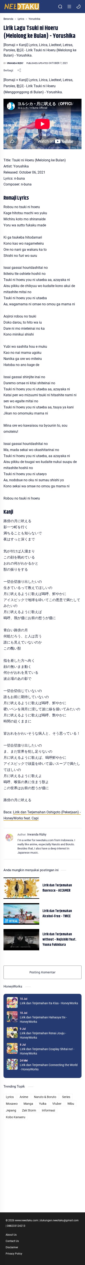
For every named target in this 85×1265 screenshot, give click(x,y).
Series (66, 1097)
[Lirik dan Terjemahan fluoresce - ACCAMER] (21, 888)
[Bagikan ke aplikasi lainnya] (19, 70)
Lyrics (10, 1097)
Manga (28, 1103)
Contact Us (12, 1241)
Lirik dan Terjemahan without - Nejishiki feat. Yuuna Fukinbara (59, 939)
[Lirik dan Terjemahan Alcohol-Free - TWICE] (21, 914)
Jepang (11, 1110)
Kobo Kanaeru (15, 1117)
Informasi (48, 1110)
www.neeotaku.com (26, 1220)
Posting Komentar (42, 972)
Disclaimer (12, 1247)
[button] (78, 6)
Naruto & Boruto (45, 1097)
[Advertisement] (42, 1163)
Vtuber (56, 1103)
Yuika (42, 1103)
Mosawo (12, 1103)
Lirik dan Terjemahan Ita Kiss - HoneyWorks (49, 1003)
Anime (24, 1097)
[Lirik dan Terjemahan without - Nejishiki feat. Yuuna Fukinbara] (21, 940)
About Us (11, 1234)
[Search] (60, 6)
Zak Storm (29, 1110)
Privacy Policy (14, 1253)
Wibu (70, 1103)
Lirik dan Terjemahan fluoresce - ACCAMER (57, 888)
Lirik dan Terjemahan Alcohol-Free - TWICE (57, 914)
